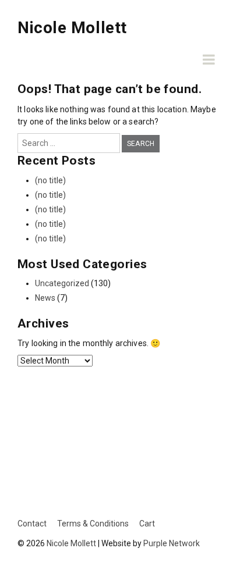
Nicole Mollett (72, 27)
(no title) (50, 180)
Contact (32, 523)
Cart (147, 523)
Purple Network (171, 543)
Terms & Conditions (93, 523)
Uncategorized (62, 283)
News (45, 297)
